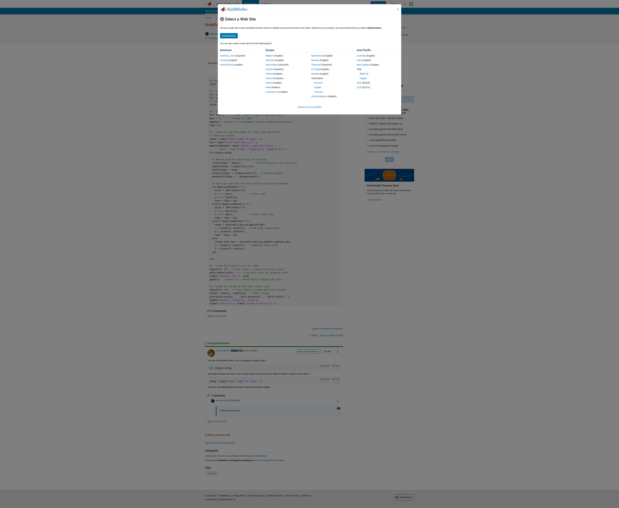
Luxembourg (272, 92)
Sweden (315, 73)
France (269, 78)
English (317, 87)
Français (318, 92)
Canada (224, 60)
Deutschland (272, 64)
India (359, 60)
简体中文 (364, 73)
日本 (359, 83)
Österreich (316, 64)
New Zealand (363, 64)
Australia (361, 55)
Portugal (315, 69)
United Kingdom (319, 96)
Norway (315, 60)
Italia (268, 87)
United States (226, 64)
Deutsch (318, 83)
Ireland (269, 83)
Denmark (270, 60)
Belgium (270, 55)
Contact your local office (309, 107)
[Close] (398, 9)
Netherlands (317, 55)
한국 (359, 87)
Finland (269, 73)
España (269, 69)
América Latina (227, 55)
